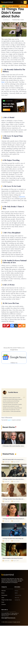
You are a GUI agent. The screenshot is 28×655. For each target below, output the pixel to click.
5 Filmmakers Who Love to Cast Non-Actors (13, 474)
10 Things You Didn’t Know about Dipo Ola (13, 566)
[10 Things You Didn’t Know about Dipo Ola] (14, 557)
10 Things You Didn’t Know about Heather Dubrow (15, 546)
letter (16, 88)
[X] (16, 353)
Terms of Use (18, 624)
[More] (23, 353)
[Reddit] (20, 353)
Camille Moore (6, 19)
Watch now (22, 6)
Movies (3, 622)
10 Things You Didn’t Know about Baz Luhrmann (14, 527)
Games (3, 631)
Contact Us (17, 629)
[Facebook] (12, 353)
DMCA (16, 622)
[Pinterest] (4, 353)
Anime (2, 626)
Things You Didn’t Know (6, 629)
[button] (25, 2)
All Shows (3, 633)
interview (4, 213)
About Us (17, 626)
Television (3, 620)
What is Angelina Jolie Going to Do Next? (13, 586)
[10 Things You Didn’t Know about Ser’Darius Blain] (14, 498)
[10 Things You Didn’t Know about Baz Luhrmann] (14, 518)
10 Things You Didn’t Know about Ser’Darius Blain (15, 507)
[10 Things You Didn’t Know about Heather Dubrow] (14, 538)
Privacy (16, 620)
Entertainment (4, 624)
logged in (10, 448)
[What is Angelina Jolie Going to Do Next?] (14, 577)
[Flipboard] (8, 353)
